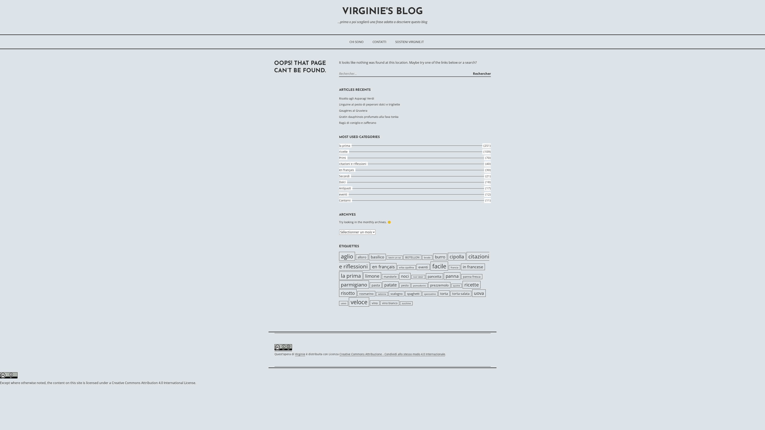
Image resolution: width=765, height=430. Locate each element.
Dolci (342, 182)
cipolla (457, 256)
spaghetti (413, 294)
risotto (348, 293)
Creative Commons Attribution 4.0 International (147, 383)
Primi (342, 158)
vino (375, 303)
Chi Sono (356, 42)
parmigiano (354, 284)
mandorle (390, 277)
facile (439, 266)
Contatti (379, 42)
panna (452, 276)
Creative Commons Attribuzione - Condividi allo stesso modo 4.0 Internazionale (392, 354)
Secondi (344, 176)
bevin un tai (394, 257)
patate (390, 285)
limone (372, 276)
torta (444, 293)
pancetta (434, 276)
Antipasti (345, 188)
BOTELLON (412, 257)
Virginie (300, 354)
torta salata (461, 293)
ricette (343, 151)
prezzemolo (439, 285)
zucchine (406, 303)
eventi (343, 194)
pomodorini (419, 285)
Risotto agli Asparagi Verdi (356, 98)
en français (346, 170)
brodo (427, 257)
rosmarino (366, 294)
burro (440, 257)
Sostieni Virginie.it (409, 42)
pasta (376, 285)
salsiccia (382, 294)
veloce (359, 302)
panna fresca (472, 277)
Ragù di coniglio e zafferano (357, 123)
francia (454, 267)
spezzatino (430, 294)
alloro (362, 257)
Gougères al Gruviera (353, 110)
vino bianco (389, 303)
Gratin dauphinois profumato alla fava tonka (368, 117)
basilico (377, 257)
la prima (344, 146)
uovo (343, 303)
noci (405, 276)
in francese (473, 267)
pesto (405, 285)
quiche (456, 285)
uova (479, 293)
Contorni (345, 200)
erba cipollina (406, 267)
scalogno (396, 294)
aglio (347, 256)
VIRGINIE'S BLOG (382, 12)
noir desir (418, 277)
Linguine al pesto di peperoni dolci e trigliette (369, 104)
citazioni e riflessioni (352, 164)
